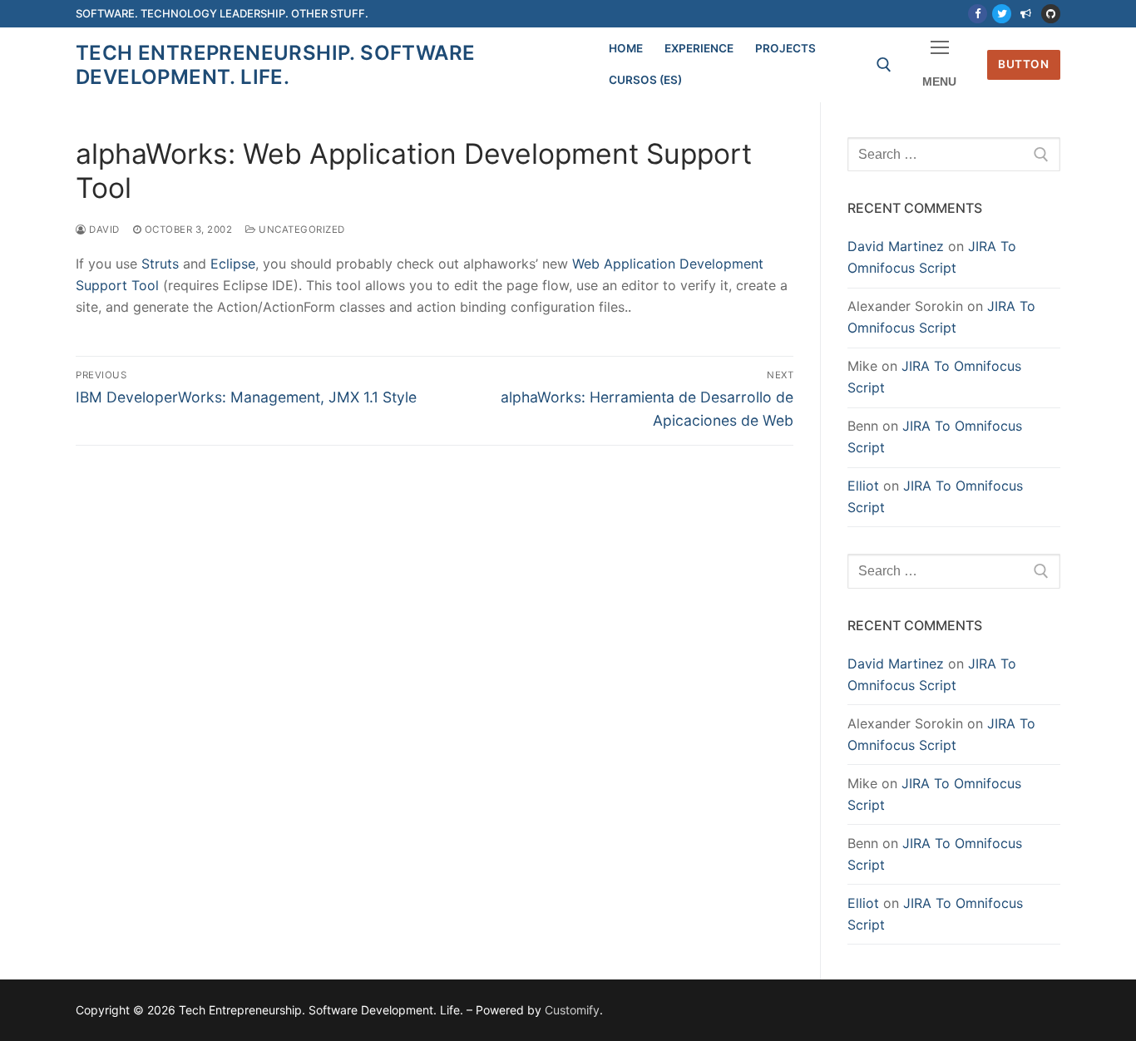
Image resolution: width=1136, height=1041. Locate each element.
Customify (572, 1010)
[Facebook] (977, 13)
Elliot (863, 485)
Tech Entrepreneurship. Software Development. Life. (275, 65)
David (103, 229)
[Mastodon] (1025, 13)
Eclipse (232, 263)
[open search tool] (884, 64)
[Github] (1050, 13)
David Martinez (895, 246)
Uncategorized (300, 229)
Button (1023, 64)
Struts (160, 263)
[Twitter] (1001, 13)
